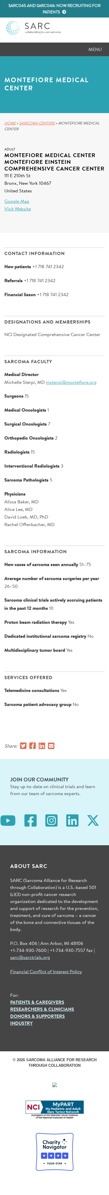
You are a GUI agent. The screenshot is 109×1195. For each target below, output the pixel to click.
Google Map (16, 201)
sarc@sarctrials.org (30, 957)
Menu (95, 49)
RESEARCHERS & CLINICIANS (42, 1009)
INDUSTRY (21, 1023)
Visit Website (17, 208)
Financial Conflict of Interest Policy (46, 971)
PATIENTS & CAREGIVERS (37, 1002)
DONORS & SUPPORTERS (37, 1016)
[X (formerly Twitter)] (93, 820)
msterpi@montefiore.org (71, 382)
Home (10, 123)
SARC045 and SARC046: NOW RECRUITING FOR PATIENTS (54, 9)
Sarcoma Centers (37, 123)
